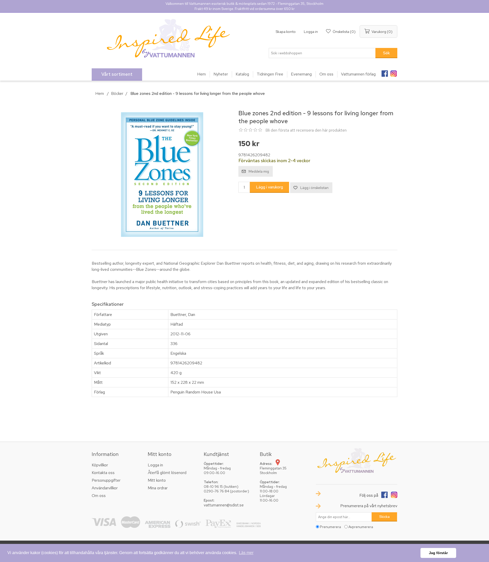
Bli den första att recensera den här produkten (306, 130)
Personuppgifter (106, 480)
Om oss (99, 495)
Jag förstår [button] (438, 553)
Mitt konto (157, 480)
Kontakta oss (103, 472)
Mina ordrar (158, 488)
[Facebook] (384, 71)
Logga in (311, 31)
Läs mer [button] (246, 553)
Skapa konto (286, 31)
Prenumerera (330, 527)
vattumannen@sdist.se (224, 505)
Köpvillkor (100, 465)
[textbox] (322, 53)
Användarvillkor (105, 488)
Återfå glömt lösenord (167, 472)
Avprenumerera (360, 527)
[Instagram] (393, 71)
